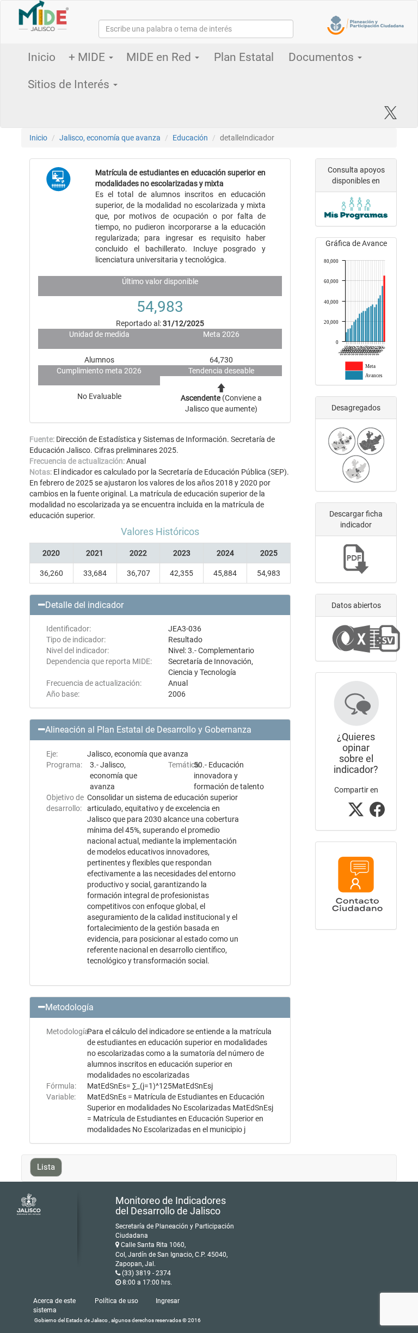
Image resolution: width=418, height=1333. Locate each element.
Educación (190, 137)
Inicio (42, 57)
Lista (46, 1167)
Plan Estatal (244, 57)
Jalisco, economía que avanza (110, 137)
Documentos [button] (322, 57)
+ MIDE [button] (88, 57)
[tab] (160, 605)
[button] (160, 605)
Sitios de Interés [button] (70, 84)
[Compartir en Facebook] (377, 812)
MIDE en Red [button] (160, 57)
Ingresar (168, 1301)
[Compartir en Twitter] (356, 812)
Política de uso (116, 1301)
